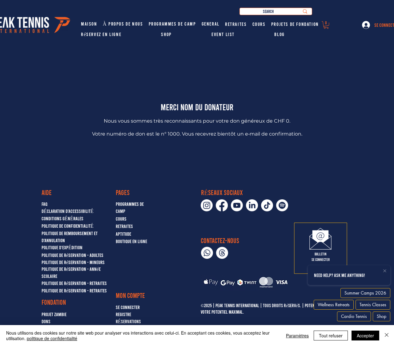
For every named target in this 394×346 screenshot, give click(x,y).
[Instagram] (207, 205)
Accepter (365, 335)
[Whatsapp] (207, 253)
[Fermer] (386, 335)
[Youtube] (237, 205)
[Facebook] (222, 205)
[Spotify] (282, 205)
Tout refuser (331, 335)
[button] (326, 25)
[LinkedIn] (252, 205)
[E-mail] (222, 253)
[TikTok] (267, 205)
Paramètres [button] (297, 335)
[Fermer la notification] (384, 271)
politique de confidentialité (52, 338)
